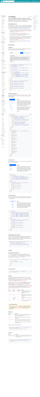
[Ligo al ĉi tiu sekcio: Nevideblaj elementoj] (20, 235)
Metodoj (35, 28)
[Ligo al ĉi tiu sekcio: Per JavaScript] (15, 269)
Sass (2, 34)
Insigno (3, 75)
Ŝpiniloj (3, 96)
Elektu (2, 63)
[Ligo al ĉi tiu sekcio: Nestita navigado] (17, 93)
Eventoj (35, 29)
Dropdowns (3, 84)
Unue (21, 52)
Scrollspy (3, 95)
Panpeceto (3, 76)
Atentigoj (3, 74)
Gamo (2, 65)
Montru (3, 119)
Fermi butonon (4, 82)
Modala (3, 86)
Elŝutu (3, 18)
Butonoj (3, 77)
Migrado (3, 147)
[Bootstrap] (1, 1)
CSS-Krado (3, 50)
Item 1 (11, 99)
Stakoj (2, 107)
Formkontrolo (3, 62)
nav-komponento (20, 27)
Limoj (2, 117)
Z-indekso (3, 49)
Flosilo (3, 121)
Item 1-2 (12, 103)
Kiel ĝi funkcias (35, 17)
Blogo (28, 1)
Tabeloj (3, 57)
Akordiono (3, 73)
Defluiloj (3, 47)
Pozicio (3, 105)
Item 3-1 (12, 108)
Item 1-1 (12, 101)
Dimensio (3, 128)
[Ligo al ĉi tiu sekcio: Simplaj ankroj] (15, 195)
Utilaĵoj (3, 48)
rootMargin (28, 291)
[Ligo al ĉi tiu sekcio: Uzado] (12, 250)
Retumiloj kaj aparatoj (3, 21)
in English (30, 16)
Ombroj (3, 127)
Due (24, 52)
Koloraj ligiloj (3, 104)
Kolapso (3, 83)
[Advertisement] (20, 8)
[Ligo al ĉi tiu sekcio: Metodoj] (12, 312)
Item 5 (13, 207)
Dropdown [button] (27, 52)
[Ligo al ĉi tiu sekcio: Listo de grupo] (14, 160)
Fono (2, 116)
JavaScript (3, 22)
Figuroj (3, 58)
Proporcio (3, 106)
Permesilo (3, 143)
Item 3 (11, 106)
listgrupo (25, 27)
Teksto (3, 130)
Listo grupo (3, 85)
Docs (17, 1)
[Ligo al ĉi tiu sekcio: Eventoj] (12, 332)
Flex (2, 120)
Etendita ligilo (4, 108)
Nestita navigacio (36, 20)
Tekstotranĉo (3, 109)
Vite (2, 25)
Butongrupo (3, 78)
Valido (2, 70)
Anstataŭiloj (3, 92)
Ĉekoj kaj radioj (4, 64)
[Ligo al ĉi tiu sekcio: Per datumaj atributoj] (19, 252)
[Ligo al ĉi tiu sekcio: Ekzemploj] (14, 45)
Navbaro (3, 87)
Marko (3, 142)
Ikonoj (23, 1)
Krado (2, 45)
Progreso (3, 94)
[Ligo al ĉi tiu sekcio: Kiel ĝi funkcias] (17, 24)
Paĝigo (3, 91)
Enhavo (3, 19)
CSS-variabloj (3, 38)
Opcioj (3, 35)
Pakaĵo (3, 24)
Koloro (3, 36)
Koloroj (3, 118)
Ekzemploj (20, 1)
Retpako (3, 23)
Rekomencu (3, 53)
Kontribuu (3, 30)
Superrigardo (3, 33)
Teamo (3, 141)
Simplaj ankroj (35, 22)
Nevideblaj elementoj (36, 23)
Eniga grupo (3, 66)
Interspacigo (3, 129)
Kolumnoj (3, 46)
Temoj (25, 1)
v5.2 (38, 1)
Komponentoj (3, 37)
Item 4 (11, 169)
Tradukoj (3, 144)
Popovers (3, 93)
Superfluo (3, 125)
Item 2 (11, 104)
